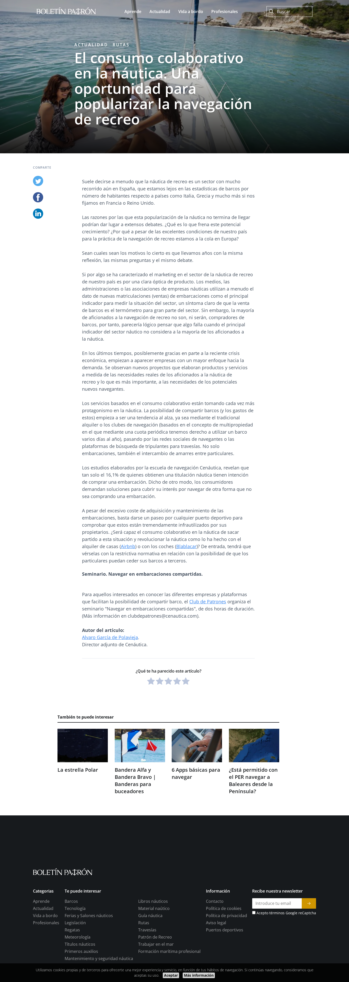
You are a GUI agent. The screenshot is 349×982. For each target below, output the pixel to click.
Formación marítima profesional (169, 951)
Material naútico (154, 908)
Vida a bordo (45, 915)
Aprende (41, 901)
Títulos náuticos (80, 944)
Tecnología (75, 908)
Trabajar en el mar (156, 944)
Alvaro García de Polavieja (110, 637)
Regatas (72, 930)
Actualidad (91, 45)
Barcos (71, 901)
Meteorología (77, 937)
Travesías (147, 930)
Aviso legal (216, 923)
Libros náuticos (153, 901)
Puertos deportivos (224, 930)
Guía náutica (150, 915)
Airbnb (128, 546)
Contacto (215, 901)
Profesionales (46, 923)
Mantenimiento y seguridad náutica (99, 958)
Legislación (75, 923)
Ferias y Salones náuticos (89, 915)
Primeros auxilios (81, 951)
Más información (199, 975)
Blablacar (186, 546)
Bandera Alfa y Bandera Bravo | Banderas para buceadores (135, 780)
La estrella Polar (77, 769)
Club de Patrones (207, 601)
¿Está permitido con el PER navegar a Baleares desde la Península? (253, 780)
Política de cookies (223, 908)
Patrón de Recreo (155, 937)
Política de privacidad (226, 915)
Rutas (121, 45)
